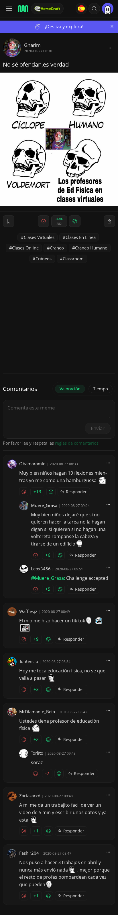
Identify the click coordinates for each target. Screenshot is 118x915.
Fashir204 (29, 853)
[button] (94, 8)
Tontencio (28, 661)
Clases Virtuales (39, 237)
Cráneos (44, 258)
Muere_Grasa (44, 505)
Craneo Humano (91, 248)
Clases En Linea (81, 237)
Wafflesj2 (28, 611)
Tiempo (100, 388)
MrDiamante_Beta (37, 711)
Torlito (37, 753)
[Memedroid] (22, 8)
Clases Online (25, 248)
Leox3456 (41, 569)
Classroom (73, 258)
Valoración (70, 388)
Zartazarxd (30, 795)
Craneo (57, 248)
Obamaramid (32, 463)
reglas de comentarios (77, 443)
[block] (110, 47)
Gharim (32, 45)
